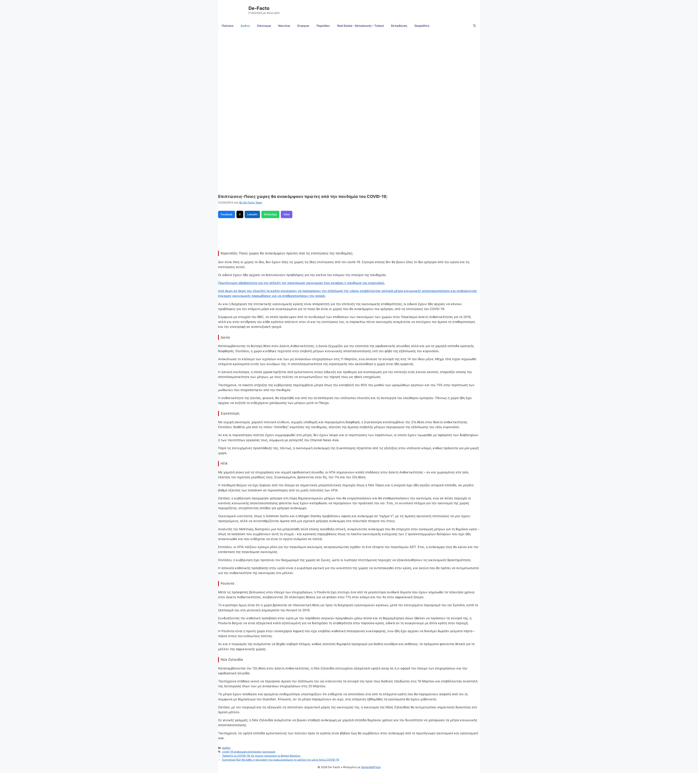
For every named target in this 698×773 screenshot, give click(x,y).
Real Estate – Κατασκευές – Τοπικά (360, 25)
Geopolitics (421, 25)
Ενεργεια (303, 25)
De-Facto (258, 8)
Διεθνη (245, 25)
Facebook (226, 214)
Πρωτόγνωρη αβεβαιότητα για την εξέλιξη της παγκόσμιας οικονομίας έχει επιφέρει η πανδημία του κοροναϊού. (301, 283)
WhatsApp (270, 214)
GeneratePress (371, 767)
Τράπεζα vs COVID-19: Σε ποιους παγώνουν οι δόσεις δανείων (261, 755)
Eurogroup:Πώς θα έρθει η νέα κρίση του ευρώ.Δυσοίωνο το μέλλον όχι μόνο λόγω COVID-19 (280, 759)
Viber (286, 214)
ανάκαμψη (240, 751)
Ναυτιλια (284, 25)
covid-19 (227, 751)
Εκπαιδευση (399, 25)
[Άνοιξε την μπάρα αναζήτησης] (474, 25)
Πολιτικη (227, 25)
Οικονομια (264, 25)
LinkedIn (252, 214)
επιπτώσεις (255, 751)
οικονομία (268, 751)
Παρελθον (323, 25)
